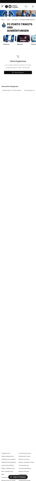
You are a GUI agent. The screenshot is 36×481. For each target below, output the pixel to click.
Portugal (14, 19)
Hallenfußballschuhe (7, 456)
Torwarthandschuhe (25, 453)
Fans (2, 19)
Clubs (8, 19)
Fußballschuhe (5, 453)
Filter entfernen (19, 72)
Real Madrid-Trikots (24, 456)
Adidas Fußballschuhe (8, 468)
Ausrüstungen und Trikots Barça (11, 90)
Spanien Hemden (24, 471)
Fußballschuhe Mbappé (8, 462)
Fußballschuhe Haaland (8, 459)
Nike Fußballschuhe (7, 471)
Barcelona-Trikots (24, 459)
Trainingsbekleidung (25, 468)
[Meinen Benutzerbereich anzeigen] (33, 6)
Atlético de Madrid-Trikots (26, 462)
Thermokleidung (24, 465)
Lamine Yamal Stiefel (7, 465)
